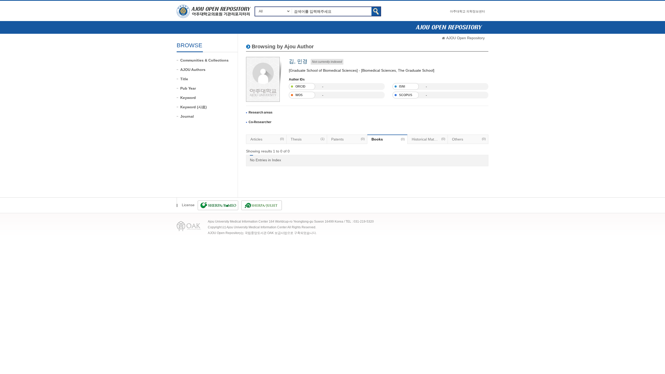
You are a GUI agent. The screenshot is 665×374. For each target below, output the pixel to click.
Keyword (188, 98)
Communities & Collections (204, 60)
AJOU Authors (192, 70)
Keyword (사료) (193, 107)
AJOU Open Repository (465, 38)
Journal (187, 116)
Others (469, 139)
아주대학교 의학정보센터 (467, 11)
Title (184, 79)
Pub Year (188, 88)
